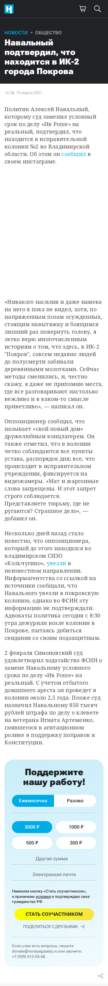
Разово (75, 800)
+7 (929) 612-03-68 (28, 956)
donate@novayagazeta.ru (34, 951)
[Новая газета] (10, 9)
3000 (30, 827)
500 (30, 843)
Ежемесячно (33, 800)
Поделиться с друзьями (50, 926)
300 (74, 843)
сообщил (74, 153)
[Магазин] (82, 9)
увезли (56, 563)
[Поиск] (97, 9)
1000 (74, 827)
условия (43, 896)
